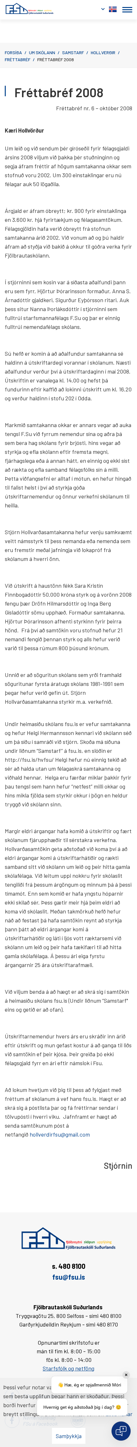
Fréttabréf (17, 59)
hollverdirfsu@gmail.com (60, 1134)
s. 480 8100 (68, 1266)
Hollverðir (103, 52)
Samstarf (73, 52)
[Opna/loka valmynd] (127, 9)
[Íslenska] (113, 8)
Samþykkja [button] (69, 1436)
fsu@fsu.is (68, 1277)
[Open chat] (121, 1431)
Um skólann (42, 52)
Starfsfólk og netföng (68, 1368)
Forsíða (13, 52)
